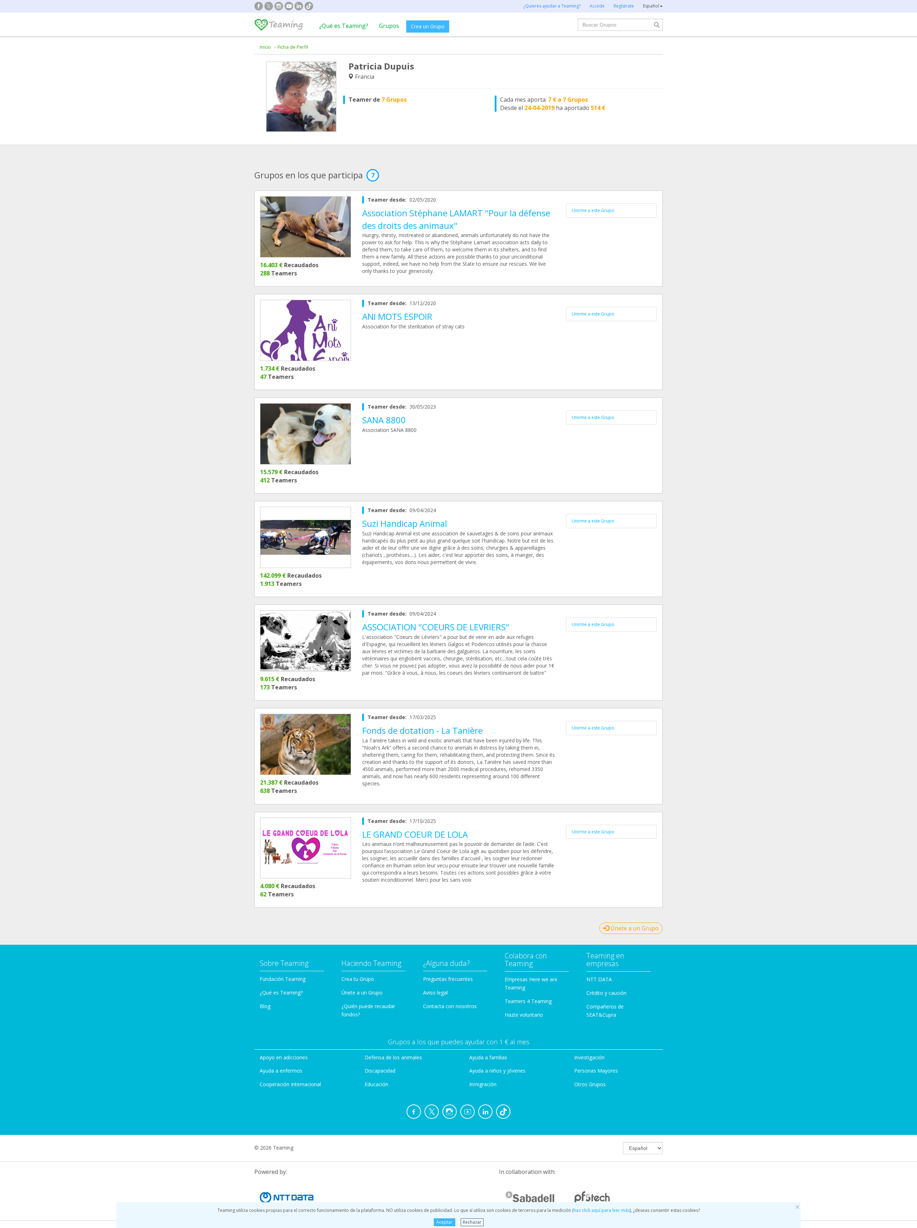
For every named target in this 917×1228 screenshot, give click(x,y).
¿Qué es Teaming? (343, 26)
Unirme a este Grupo (593, 210)
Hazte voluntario (524, 1014)
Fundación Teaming (283, 979)
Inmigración (482, 1084)
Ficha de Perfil (293, 47)
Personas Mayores (596, 1070)
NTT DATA (599, 979)
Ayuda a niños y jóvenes (497, 1070)
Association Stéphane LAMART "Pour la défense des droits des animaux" (456, 219)
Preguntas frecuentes (448, 979)
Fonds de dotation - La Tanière (422, 730)
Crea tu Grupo (357, 979)
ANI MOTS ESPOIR (397, 316)
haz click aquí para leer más (601, 1210)
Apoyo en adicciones (284, 1057)
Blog (265, 1006)
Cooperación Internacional (290, 1084)
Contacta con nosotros (450, 1006)
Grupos (389, 26)
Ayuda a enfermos (281, 1070)
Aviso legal (435, 992)
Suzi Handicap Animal (404, 523)
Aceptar (444, 1222)
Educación (376, 1084)
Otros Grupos (590, 1084)
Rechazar (472, 1222)
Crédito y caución (606, 992)
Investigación (589, 1057)
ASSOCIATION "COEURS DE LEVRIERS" (435, 627)
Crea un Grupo (428, 26)
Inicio (265, 47)
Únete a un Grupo (634, 928)
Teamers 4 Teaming (528, 1001)
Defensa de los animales (393, 1057)
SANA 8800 (384, 420)
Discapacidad (380, 1070)
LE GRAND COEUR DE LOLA (415, 834)
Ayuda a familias (488, 1057)
